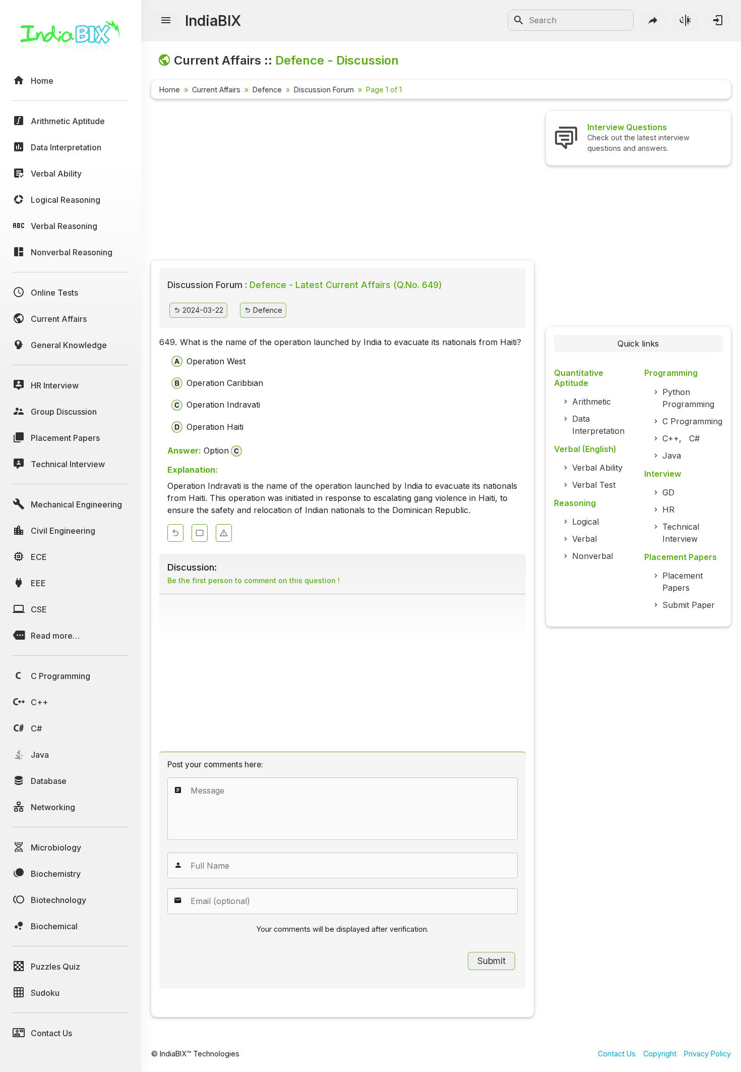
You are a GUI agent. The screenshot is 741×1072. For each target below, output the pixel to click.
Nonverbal (592, 556)
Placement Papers (682, 582)
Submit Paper (688, 605)
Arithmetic (591, 402)
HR (668, 509)
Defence (267, 89)
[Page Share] (653, 20)
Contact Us (617, 1053)
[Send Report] (224, 533)
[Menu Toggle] (165, 20)
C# (694, 438)
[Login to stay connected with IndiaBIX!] (718, 20)
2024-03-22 (201, 310)
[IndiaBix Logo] (70, 39)
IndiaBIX (213, 20)
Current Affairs (216, 89)
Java (671, 455)
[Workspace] (200, 533)
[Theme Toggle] (685, 20)
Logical (585, 522)
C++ (670, 438)
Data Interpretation (598, 425)
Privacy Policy (707, 1053)
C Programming (692, 421)
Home (169, 89)
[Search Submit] (519, 20)
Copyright (659, 1053)
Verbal (584, 539)
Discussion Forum (324, 89)
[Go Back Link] (175, 533)
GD (668, 492)
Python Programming (688, 398)
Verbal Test (593, 485)
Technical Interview (680, 533)
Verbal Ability (597, 468)
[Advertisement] (342, 181)
